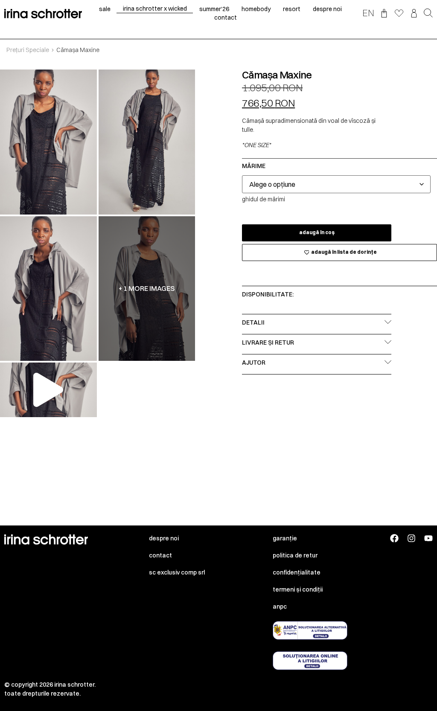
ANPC (280, 606)
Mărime (253, 166)
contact (225, 17)
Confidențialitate (296, 572)
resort (291, 9)
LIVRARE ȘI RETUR (268, 342)
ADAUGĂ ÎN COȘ (317, 232)
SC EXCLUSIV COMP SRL (177, 572)
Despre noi (164, 538)
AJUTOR (253, 362)
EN (368, 13)
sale (105, 9)
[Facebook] (394, 538)
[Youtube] (428, 538)
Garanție (285, 538)
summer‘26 (214, 9)
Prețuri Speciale (27, 50)
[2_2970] (147, 142)
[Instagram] (411, 538)
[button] (428, 13)
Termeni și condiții (298, 589)
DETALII (253, 322)
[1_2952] (48, 142)
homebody (256, 9)
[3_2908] (48, 288)
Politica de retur (295, 555)
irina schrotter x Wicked (155, 8)
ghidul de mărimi (263, 199)
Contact (160, 555)
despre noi (327, 9)
